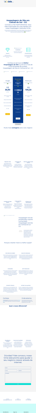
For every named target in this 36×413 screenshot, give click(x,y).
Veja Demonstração (18, 208)
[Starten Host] (9, 1)
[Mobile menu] (31, 1)
